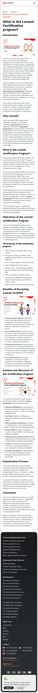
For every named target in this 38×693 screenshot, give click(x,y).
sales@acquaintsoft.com (11, 660)
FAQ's (5, 637)
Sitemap (5, 639)
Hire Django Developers (11, 608)
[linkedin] (19, 672)
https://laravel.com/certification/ (13, 91)
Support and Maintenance (11, 549)
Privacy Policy (24, 684)
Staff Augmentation (9, 564)
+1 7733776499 (27, 648)
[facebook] (8, 672)
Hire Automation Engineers (11, 598)
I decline (8, 688)
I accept (20, 688)
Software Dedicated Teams (12, 566)
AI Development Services (11, 544)
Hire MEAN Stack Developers (12, 602)
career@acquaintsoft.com (11, 666)
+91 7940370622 (11, 648)
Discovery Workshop (10, 552)
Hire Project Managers (10, 611)
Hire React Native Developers (13, 595)
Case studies (7, 625)
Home (5, 12)
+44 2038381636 (11, 651)
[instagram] (14, 672)
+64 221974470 (27, 651)
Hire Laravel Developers (11, 583)
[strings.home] (7, 3)
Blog (4, 628)
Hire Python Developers (11, 586)
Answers (13, 12)
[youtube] (30, 672)
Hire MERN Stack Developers (12, 605)
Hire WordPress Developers (12, 589)
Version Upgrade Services (12, 547)
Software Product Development (13, 541)
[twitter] (24, 672)
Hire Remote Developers (11, 580)
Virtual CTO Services (10, 572)
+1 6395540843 (11, 653)
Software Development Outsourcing (15, 569)
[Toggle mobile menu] (34, 3)
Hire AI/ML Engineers (10, 617)
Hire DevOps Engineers (11, 614)
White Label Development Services (14, 555)
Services (6, 634)
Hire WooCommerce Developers (14, 592)
